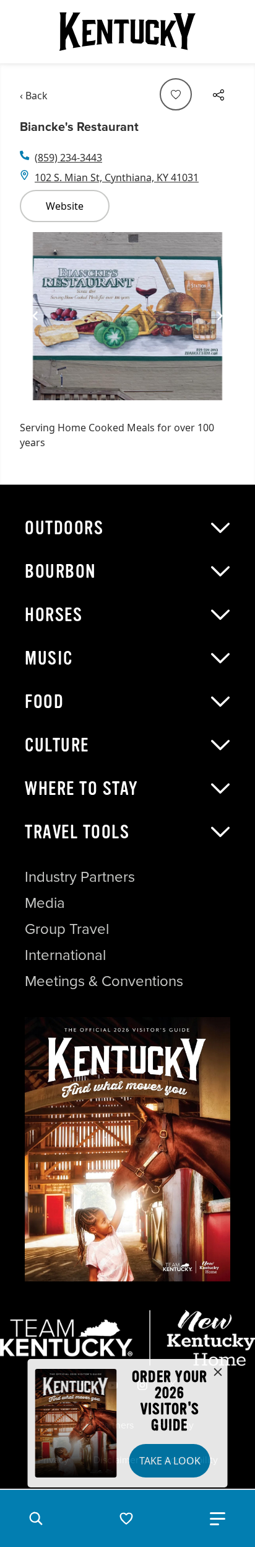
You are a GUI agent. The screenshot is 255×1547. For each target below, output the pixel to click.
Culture (57, 745)
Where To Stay (82, 788)
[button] (36, 1518)
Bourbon (61, 571)
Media (45, 903)
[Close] (218, 1373)
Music (49, 658)
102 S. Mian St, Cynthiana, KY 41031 (117, 177)
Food (44, 702)
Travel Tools (77, 832)
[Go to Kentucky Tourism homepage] (127, 31)
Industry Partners (80, 877)
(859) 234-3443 (68, 157)
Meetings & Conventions (104, 981)
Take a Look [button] (170, 1461)
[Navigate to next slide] (219, 316)
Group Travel (67, 929)
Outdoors (64, 528)
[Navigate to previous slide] (35, 316)
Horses (53, 615)
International (65, 955)
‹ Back (34, 95)
